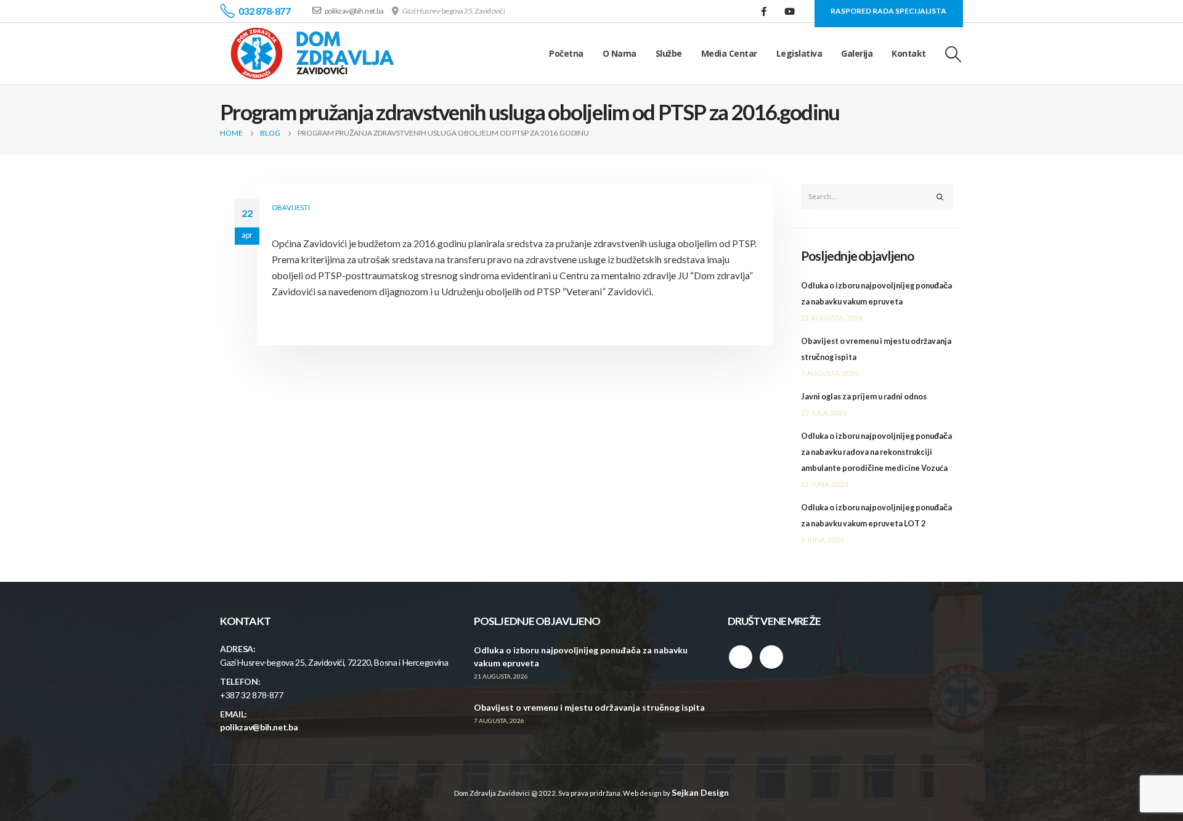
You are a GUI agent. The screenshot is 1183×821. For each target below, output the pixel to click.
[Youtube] (790, 11)
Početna (566, 53)
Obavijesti (291, 207)
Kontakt (909, 53)
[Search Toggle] (953, 54)
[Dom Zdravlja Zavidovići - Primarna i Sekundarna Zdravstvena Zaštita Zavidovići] (312, 54)
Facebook (740, 657)
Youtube (771, 657)
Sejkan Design (700, 792)
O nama (619, 53)
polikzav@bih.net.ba (259, 727)
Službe (669, 53)
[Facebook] (764, 11)
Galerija (856, 53)
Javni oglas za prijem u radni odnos (864, 396)
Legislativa (799, 53)
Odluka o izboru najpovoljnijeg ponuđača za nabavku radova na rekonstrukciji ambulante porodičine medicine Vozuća (876, 452)
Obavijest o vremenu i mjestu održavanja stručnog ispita (589, 707)
